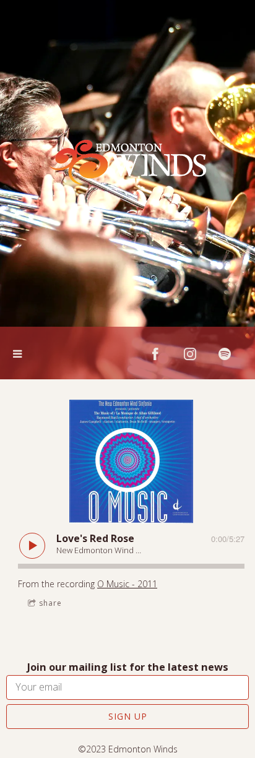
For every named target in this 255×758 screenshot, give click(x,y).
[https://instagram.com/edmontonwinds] (190, 354)
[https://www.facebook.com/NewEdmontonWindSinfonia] (155, 354)
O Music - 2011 (127, 584)
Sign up (127, 716)
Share (50, 603)
